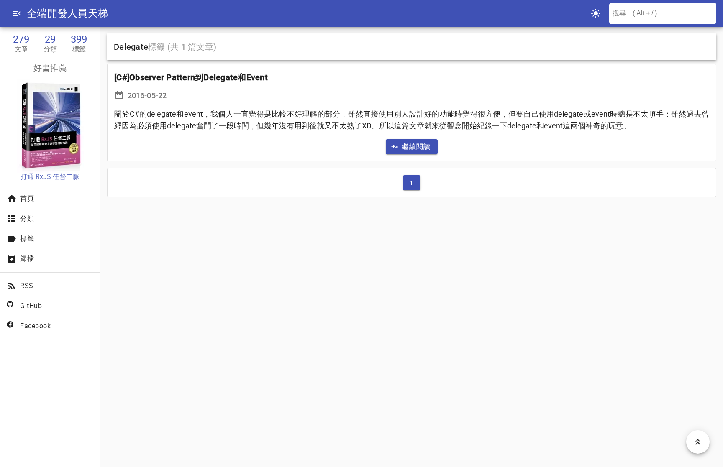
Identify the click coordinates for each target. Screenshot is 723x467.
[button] (17, 13)
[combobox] (662, 13)
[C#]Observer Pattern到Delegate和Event (191, 77)
